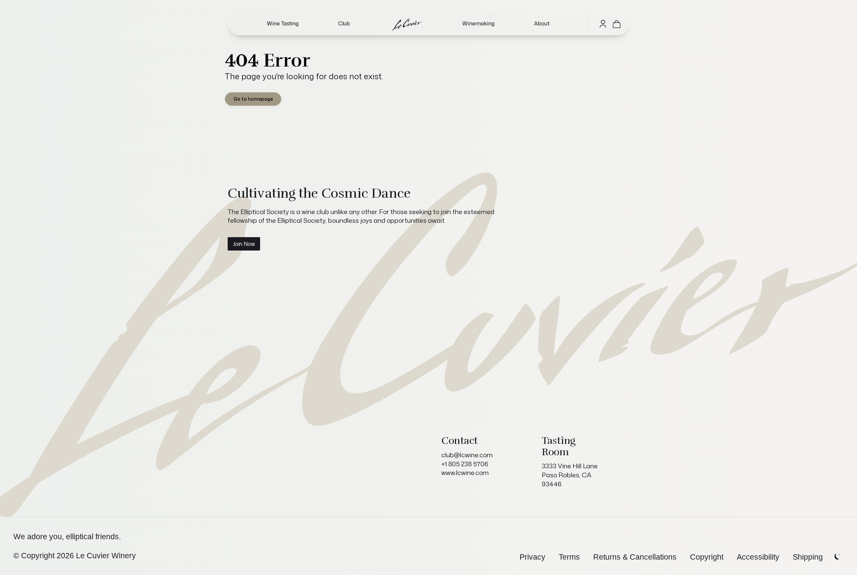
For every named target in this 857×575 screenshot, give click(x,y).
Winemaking (478, 23)
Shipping (808, 557)
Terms (569, 557)
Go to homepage (253, 99)
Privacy (532, 557)
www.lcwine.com (465, 472)
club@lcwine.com (467, 454)
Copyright (706, 557)
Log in (603, 23)
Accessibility (758, 557)
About (542, 23)
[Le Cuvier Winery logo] (406, 24)
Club (344, 23)
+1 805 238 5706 (464, 463)
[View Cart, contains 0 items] (617, 23)
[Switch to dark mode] (836, 557)
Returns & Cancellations (635, 557)
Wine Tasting (283, 23)
